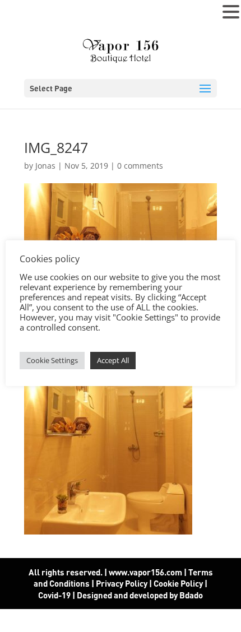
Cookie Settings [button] (52, 360)
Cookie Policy (178, 583)
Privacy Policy (121, 583)
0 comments (140, 165)
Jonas (45, 165)
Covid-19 (55, 595)
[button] (231, 12)
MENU (25, 14)
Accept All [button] (113, 360)
